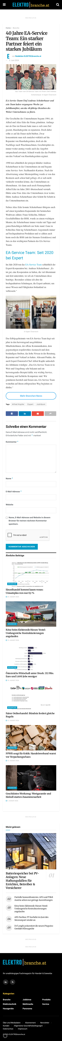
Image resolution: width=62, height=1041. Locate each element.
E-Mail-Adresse (14, 491)
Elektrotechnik (9, 1004)
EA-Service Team (33, 264)
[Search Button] (57, 4)
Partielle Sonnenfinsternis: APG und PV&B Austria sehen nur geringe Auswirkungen (33, 898)
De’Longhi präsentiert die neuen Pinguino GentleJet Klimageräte (33, 927)
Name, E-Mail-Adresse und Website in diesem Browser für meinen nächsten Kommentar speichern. (29, 521)
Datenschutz (8, 1028)
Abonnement (30, 1022)
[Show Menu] (4, 4)
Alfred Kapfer (18, 404)
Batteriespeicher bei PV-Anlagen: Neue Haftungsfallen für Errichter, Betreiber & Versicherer (22, 881)
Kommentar (12, 441)
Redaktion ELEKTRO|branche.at (28, 56)
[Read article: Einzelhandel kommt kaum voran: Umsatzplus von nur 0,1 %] (31, 574)
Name (9, 478)
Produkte (46, 999)
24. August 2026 (13, 597)
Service (45, 1004)
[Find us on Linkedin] (5, 982)
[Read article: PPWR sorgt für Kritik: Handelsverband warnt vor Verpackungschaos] (31, 737)
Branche (16, 28)
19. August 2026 (13, 640)
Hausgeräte (8, 1008)
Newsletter (44, 1022)
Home (8, 28)
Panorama (27, 1008)
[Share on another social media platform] (50, 413)
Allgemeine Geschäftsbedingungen (28, 1025)
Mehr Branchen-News (31, 396)
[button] (5, 1036)
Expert (30, 404)
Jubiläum (41, 404)
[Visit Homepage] (31, 5)
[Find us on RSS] (12, 982)
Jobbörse (27, 999)
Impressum (22, 1028)
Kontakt (6, 1025)
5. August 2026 (12, 801)
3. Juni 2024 (14, 60)
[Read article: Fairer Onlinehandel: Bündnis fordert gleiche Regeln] (31, 697)
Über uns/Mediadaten (11, 1022)
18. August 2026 (13, 680)
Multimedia (28, 1004)
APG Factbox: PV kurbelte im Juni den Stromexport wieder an (31, 918)
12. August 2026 (13, 721)
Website (9, 504)
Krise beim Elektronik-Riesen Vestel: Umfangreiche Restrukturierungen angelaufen (26, 633)
